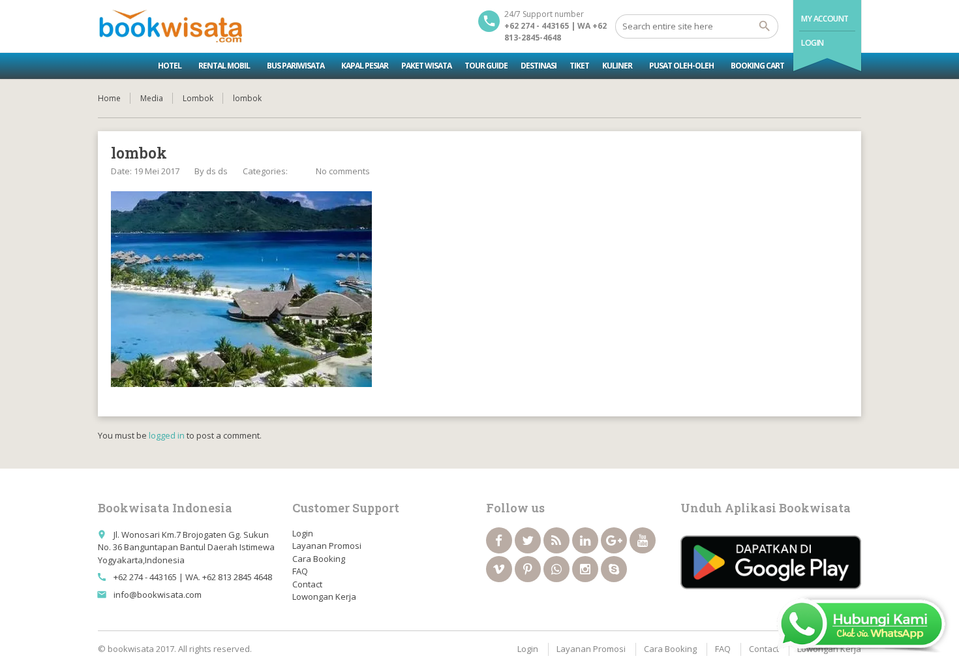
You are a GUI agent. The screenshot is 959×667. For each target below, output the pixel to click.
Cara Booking (318, 559)
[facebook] (499, 540)
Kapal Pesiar (364, 65)
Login (812, 42)
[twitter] (528, 540)
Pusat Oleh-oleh (681, 65)
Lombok (198, 98)
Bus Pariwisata (295, 65)
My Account (825, 18)
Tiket (579, 65)
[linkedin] (585, 540)
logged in (167, 435)
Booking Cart (757, 65)
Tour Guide (486, 65)
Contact (307, 584)
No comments (343, 171)
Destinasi (538, 65)
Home (109, 98)
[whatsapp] (556, 569)
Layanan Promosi (326, 545)
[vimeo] (499, 569)
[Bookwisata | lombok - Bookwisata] (170, 26)
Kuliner (617, 65)
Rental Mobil (224, 65)
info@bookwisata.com (158, 594)
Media (151, 98)
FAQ (300, 571)
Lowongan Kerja (324, 596)
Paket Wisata (426, 65)
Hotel (169, 65)
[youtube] (643, 540)
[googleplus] (614, 540)
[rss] (556, 540)
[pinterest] (528, 569)
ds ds (217, 171)
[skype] (614, 569)
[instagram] (585, 569)
